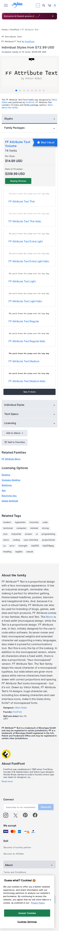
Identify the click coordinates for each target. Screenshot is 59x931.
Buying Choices (18, 180)
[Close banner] (52, 16)
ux (4, 546)
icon (5, 534)
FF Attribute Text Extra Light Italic (29, 261)
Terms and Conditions (15, 872)
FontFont (14, 29)
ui (37, 534)
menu (6, 540)
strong (45, 528)
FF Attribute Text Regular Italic (27, 341)
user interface (31, 540)
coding (16, 540)
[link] (49, 5)
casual (29, 551)
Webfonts (7, 485)
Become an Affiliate (14, 853)
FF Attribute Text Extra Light (26, 241)
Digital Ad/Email (10, 500)
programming (48, 534)
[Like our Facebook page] (36, 815)
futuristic (34, 522)
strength (23, 546)
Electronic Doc (9, 495)
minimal (34, 528)
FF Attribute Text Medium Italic (27, 381)
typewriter (20, 522)
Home (5, 29)
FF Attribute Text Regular (24, 321)
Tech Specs (11, 414)
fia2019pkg (48, 546)
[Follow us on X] (16, 815)
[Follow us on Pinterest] (26, 815)
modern (7, 522)
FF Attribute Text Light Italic (25, 301)
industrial (16, 534)
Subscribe (46, 807)
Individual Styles (14, 405)
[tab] (16, 90)
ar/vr (12, 546)
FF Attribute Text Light (22, 281)
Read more (7, 781)
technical (8, 528)
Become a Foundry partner (17, 847)
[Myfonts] (17, 6)
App (4, 490)
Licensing (10, 423)
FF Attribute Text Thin (22, 201)
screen (28, 534)
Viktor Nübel (20, 707)
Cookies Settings (27, 921)
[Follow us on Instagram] (7, 815)
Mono (49, 617)
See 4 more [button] (29, 391)
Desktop (6, 474)
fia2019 (35, 546)
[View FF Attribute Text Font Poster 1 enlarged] (29, 72)
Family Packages (14, 128)
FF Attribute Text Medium (24, 361)
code (45, 522)
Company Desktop (11, 480)
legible (18, 551)
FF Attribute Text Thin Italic (25, 221)
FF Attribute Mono (11, 459)
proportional (48, 540)
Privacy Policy (38, 902)
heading (7, 551)
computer (21, 528)
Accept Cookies (27, 913)
